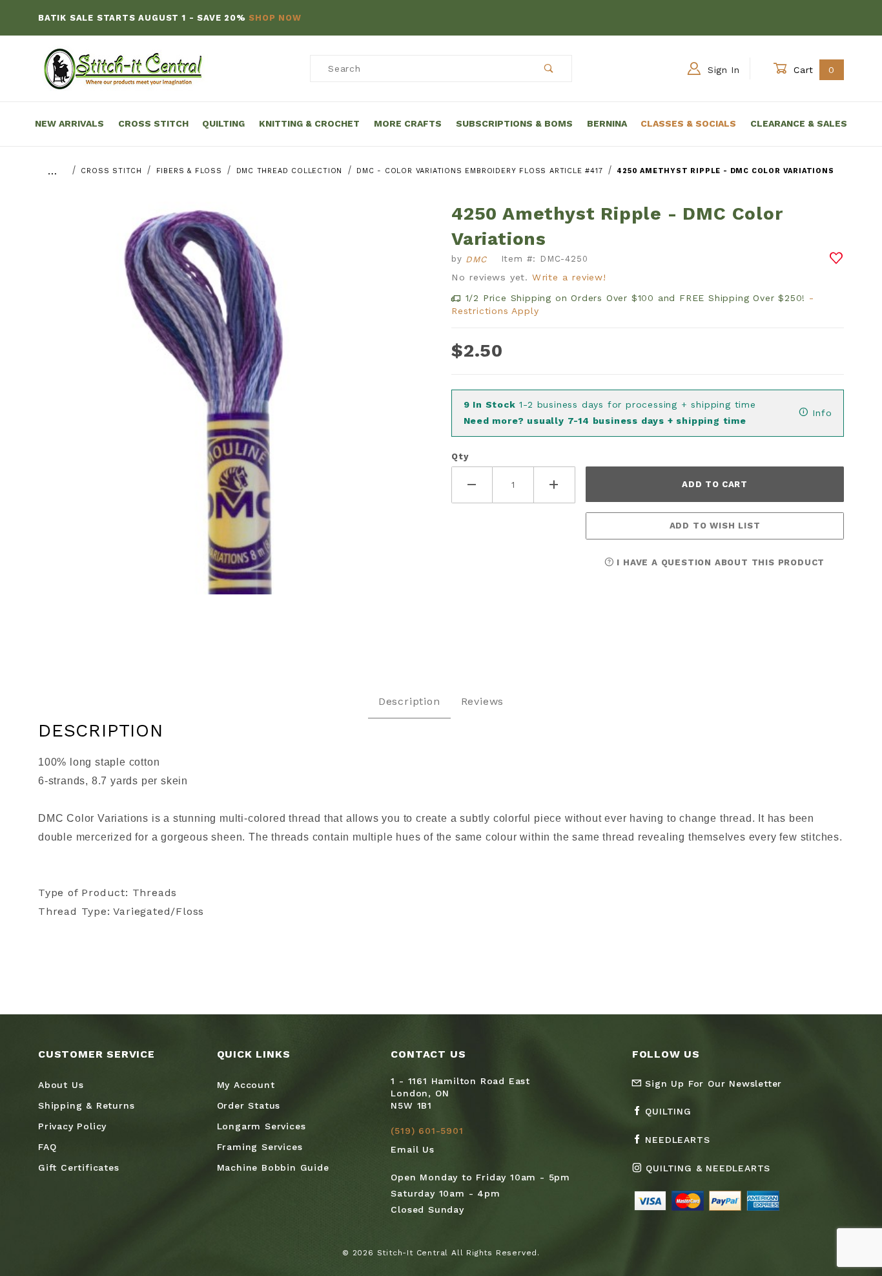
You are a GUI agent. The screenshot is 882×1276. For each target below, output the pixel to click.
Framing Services (260, 1147)
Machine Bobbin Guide (273, 1167)
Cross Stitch (153, 123)
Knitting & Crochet (309, 123)
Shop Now (275, 18)
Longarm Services (261, 1126)
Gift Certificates (78, 1167)
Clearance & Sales (798, 123)
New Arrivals (69, 123)
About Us (60, 1085)
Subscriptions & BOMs (514, 123)
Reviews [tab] (482, 701)
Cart (812, 70)
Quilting (223, 123)
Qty (459, 456)
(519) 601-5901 (427, 1130)
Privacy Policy (72, 1126)
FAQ (47, 1147)
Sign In (722, 70)
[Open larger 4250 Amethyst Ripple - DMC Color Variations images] (234, 407)
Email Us (412, 1149)
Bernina (607, 123)
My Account (246, 1085)
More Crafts (408, 123)
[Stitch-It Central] (123, 68)
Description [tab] (409, 701)
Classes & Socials (688, 123)
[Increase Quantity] (554, 484)
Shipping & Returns (86, 1105)
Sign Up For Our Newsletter (712, 1083)
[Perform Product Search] (549, 68)
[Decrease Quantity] (472, 484)
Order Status (249, 1105)
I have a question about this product (719, 562)
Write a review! (569, 277)
